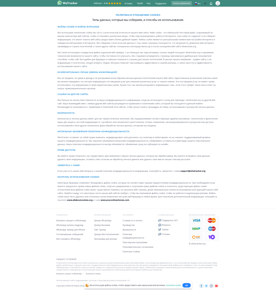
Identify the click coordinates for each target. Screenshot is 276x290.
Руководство (129, 225)
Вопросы (166, 225)
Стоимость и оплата (132, 220)
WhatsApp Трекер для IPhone (70, 229)
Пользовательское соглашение (138, 247)
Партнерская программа (135, 242)
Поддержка (160, 3)
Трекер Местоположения (106, 234)
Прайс (140, 3)
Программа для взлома (105, 238)
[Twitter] (206, 286)
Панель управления (181, 3)
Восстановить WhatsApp (68, 238)
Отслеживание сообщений (69, 234)
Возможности (129, 229)
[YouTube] (216, 286)
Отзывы (128, 3)
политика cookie (173, 285)
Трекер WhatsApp (102, 220)
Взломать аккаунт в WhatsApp (71, 220)
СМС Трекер (100, 229)
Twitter (165, 229)
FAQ (149, 3)
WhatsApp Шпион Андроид (69, 225)
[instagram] (211, 286)
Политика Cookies (131, 251)
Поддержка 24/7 (170, 220)
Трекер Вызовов (102, 225)
